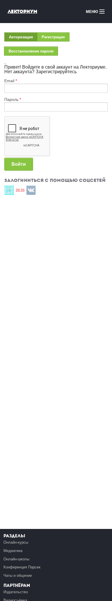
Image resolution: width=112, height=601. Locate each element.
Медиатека (12, 551)
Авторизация (23, 38)
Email (10, 81)
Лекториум (22, 11)
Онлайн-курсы (15, 542)
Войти (18, 164)
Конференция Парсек (21, 567)
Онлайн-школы (16, 559)
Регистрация (53, 37)
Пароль (12, 99)
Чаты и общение (17, 575)
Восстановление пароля (31, 51)
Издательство (15, 592)
